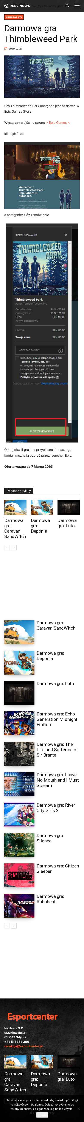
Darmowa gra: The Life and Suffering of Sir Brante (57, 750)
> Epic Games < (58, 123)
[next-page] (14, 547)
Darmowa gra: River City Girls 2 (56, 808)
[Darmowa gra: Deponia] (42, 507)
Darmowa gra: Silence (50, 838)
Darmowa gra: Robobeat (50, 899)
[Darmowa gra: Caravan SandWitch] (15, 507)
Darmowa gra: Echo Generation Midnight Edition (57, 719)
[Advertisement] (42, 584)
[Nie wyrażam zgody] (78, 1108)
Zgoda (42, 1115)
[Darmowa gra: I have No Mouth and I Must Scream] (19, 784)
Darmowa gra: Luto (67, 523)
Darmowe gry (14, 16)
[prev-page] (7, 547)
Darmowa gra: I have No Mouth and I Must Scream (58, 780)
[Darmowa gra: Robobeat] (19, 906)
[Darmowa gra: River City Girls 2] (19, 815)
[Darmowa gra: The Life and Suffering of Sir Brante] (19, 754)
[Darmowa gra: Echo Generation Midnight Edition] (19, 723)
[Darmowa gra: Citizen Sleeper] (19, 875)
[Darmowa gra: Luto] (69, 507)
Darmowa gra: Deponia (50, 656)
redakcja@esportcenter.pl (23, 1046)
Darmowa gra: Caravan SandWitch (15, 528)
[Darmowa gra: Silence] (19, 845)
